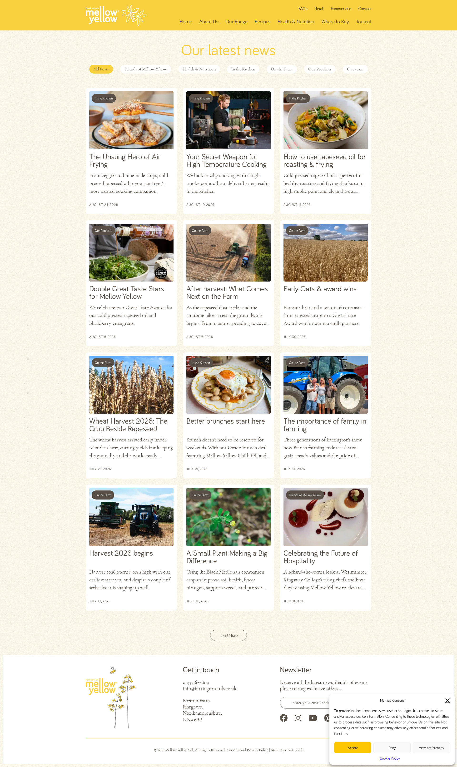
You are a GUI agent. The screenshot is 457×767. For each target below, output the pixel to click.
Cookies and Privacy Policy (247, 749)
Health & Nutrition (296, 21)
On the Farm (282, 69)
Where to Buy (335, 21)
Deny (392, 747)
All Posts (101, 69)
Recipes (262, 21)
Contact (364, 8)
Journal (363, 21)
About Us (208, 21)
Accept (353, 747)
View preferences (431, 747)
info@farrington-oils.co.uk (210, 689)
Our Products (319, 69)
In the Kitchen (243, 69)
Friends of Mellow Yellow (145, 69)
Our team (355, 69)
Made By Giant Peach (287, 749)
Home (185, 21)
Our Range (236, 21)
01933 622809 (196, 682)
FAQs (303, 8)
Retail (319, 8)
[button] (447, 700)
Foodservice (341, 8)
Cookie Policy (390, 758)
